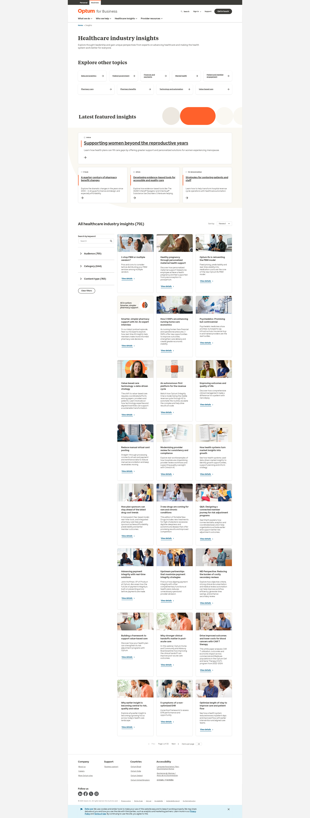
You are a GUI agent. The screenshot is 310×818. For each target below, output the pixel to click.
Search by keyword (87, 236)
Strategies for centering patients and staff (207, 179)
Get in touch (223, 11)
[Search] (111, 241)
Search (186, 11)
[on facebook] (85, 794)
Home (80, 25)
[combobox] (224, 223)
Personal (83, 3)
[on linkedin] (80, 794)
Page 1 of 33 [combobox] (163, 744)
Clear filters (86, 291)
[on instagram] (96, 794)
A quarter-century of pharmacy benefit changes (99, 179)
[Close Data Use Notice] (228, 809)
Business (95, 3)
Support (208, 11)
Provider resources (150, 18)
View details (127, 278)
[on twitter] (91, 794)
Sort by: (211, 224)
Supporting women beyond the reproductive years (136, 143)
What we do (84, 18)
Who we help (102, 18)
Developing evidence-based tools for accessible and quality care (154, 179)
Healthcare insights (125, 18)
